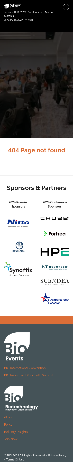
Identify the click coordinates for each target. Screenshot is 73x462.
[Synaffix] (18, 269)
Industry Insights (16, 432)
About (8, 417)
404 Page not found (36, 150)
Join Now (10, 439)
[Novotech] (55, 267)
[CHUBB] (55, 218)
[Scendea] (55, 282)
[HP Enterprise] (55, 252)
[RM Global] (18, 246)
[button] (66, 7)
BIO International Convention (25, 368)
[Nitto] (18, 223)
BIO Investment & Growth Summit (28, 375)
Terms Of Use (15, 459)
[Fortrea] (55, 234)
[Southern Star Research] (55, 298)
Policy (8, 424)
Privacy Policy (57, 455)
